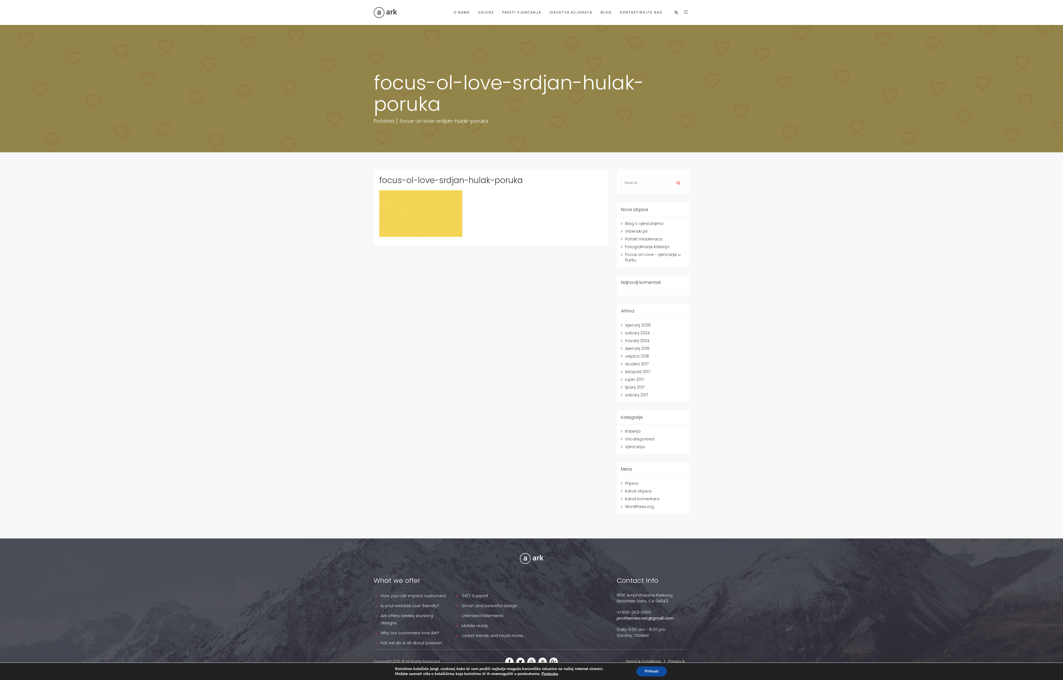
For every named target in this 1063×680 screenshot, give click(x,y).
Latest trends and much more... (493, 635)
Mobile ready (475, 625)
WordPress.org (639, 506)
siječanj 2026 (638, 325)
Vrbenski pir (636, 231)
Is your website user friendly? (410, 606)
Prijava (631, 483)
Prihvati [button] (652, 671)
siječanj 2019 (637, 348)
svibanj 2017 (636, 395)
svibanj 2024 (637, 333)
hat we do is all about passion (411, 643)
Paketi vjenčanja (521, 12)
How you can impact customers (413, 596)
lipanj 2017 (634, 387)
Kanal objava (638, 491)
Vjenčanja (635, 447)
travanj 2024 (637, 340)
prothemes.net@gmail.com (645, 618)
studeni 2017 (637, 364)
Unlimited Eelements (483, 616)
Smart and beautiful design (489, 606)
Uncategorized (639, 439)
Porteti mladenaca (643, 239)
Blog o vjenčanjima (644, 223)
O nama (462, 12)
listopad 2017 (637, 371)
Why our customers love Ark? (410, 633)
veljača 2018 (637, 356)
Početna (384, 120)
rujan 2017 (634, 379)
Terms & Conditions (643, 661)
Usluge (486, 12)
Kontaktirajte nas (641, 12)
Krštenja (633, 431)
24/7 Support (475, 596)
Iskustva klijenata (570, 12)
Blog (606, 12)
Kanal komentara (642, 499)
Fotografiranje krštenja (647, 247)
